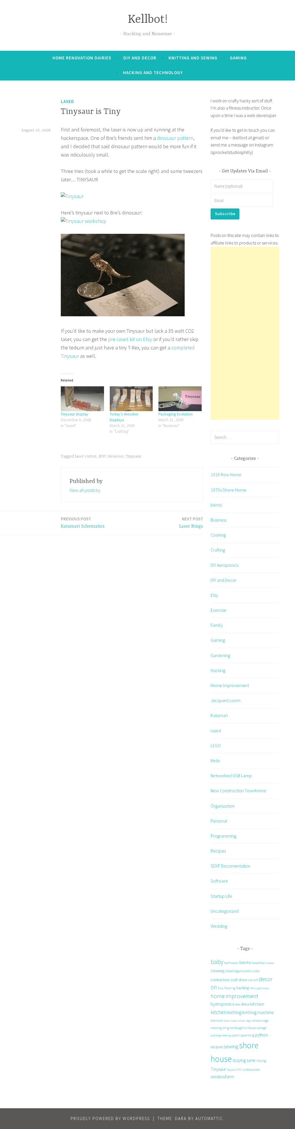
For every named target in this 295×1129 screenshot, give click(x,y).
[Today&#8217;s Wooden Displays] (131, 398)
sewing (231, 1046)
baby (217, 962)
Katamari (219, 715)
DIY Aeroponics (224, 565)
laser (227, 1021)
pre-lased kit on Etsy (130, 339)
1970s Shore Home (228, 490)
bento (216, 505)
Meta (215, 760)
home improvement (234, 996)
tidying (261, 1060)
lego (248, 1021)
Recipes (218, 851)
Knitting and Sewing (193, 58)
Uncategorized (225, 911)
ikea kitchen (252, 1004)
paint (236, 1035)
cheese (270, 963)
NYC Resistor (111, 456)
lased (67, 101)
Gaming (238, 58)
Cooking (218, 535)
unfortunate (251, 1069)
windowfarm (222, 1076)
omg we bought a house (239, 1027)
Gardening (220, 655)
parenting (247, 1035)
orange (261, 1027)
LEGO (216, 745)
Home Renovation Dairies (81, 58)
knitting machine (258, 1012)
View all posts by (84, 490)
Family (217, 625)
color (256, 971)
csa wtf (253, 980)
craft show (238, 979)
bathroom (231, 963)
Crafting (218, 550)
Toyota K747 (234, 1070)
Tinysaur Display (74, 414)
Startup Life (221, 896)
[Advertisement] (245, 333)
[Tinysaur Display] (82, 398)
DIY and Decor (139, 58)
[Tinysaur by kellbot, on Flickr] (72, 196)
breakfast (258, 963)
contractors (220, 979)
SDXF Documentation (230, 866)
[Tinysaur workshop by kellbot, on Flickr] (83, 221)
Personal (219, 821)
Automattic (209, 1118)
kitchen (218, 1012)
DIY (214, 987)
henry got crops (259, 988)
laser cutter (86, 456)
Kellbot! (148, 20)
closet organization (238, 971)
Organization (223, 806)
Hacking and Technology (153, 72)
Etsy (214, 595)
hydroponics (222, 1004)
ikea (238, 1004)
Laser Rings (191, 522)
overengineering (221, 1035)
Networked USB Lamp (231, 775)
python (261, 1035)
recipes (217, 1046)
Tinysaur (133, 456)
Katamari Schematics (83, 522)
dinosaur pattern (175, 138)
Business (218, 520)
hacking (242, 987)
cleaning (217, 970)
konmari (217, 1020)
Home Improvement (230, 685)
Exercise (218, 610)
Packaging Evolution (175, 414)
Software (219, 881)
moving (216, 1027)
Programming (223, 836)
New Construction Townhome (238, 790)
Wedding (219, 926)
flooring (229, 988)
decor (266, 979)
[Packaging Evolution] (180, 398)
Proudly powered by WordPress (110, 1118)
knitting (234, 1012)
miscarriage (260, 1020)
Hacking (218, 670)
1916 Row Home (226, 474)
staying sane (244, 1060)
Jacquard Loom (225, 700)
